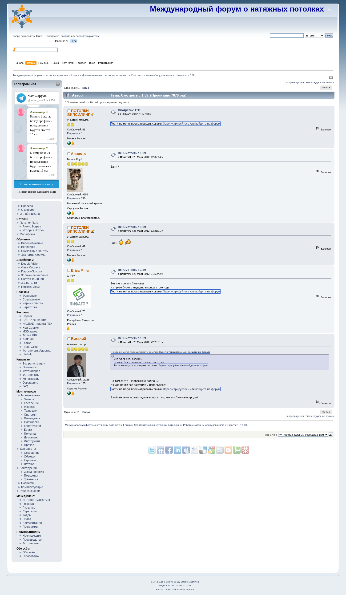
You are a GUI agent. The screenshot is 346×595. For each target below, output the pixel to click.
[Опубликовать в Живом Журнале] (203, 450)
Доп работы (28, 448)
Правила (27, 206)
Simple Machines (190, 581)
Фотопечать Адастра (37, 350)
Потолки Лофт (30, 286)
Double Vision (30, 263)
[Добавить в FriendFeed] (160, 450)
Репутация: (73, 133)
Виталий (78, 339)
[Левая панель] (331, 78)
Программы (30, 526)
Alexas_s (78, 154)
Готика (27, 343)
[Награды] (73, 143)
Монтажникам (30, 395)
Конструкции (31, 378)
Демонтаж (31, 437)
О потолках (30, 367)
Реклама (28, 504)
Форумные (30, 295)
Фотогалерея (31, 371)
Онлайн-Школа (30, 213)
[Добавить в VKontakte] (186, 450)
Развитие (29, 507)
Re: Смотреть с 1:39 (132, 153)
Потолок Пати (29, 222)
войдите (65, 36)
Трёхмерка (31, 479)
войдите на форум (207, 123)
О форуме (28, 209)
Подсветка (31, 475)
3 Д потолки (29, 282)
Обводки (29, 456)
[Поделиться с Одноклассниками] (220, 450)
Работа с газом (30, 491)
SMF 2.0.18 (157, 581)
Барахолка (30, 307)
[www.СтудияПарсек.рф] (69, 213)
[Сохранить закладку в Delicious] (211, 450)
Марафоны (27, 234)
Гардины (30, 460)
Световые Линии (32, 279)
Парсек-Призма (31, 271)
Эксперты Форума (33, 254)
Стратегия (30, 511)
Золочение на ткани (34, 275)
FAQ (25, 386)
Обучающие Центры (34, 251)
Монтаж (29, 407)
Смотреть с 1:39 (129, 110)
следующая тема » (322, 82)
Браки (28, 429)
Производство (32, 539)
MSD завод (30, 331)
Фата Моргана (30, 267)
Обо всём (29, 552)
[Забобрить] (237, 450)
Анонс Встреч (32, 226)
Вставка (29, 464)
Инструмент (32, 441)
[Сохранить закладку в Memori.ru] (245, 450)
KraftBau (28, 339)
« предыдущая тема (298, 82)
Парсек (27, 316)
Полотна (30, 433)
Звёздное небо (34, 472)
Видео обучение (32, 243)
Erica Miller (80, 270)
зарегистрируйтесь (87, 36)
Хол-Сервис (31, 327)
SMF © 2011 (172, 581)
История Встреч (33, 230)
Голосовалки (31, 556)
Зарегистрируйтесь (176, 123)
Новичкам (27, 483)
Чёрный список (33, 303)
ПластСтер (30, 346)
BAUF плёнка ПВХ (35, 320)
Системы (30, 414)
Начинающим (32, 535)
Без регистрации (34, 363)
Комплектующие (32, 487)
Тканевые (30, 410)
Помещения (32, 418)
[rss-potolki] (69, 394)
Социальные (31, 299)
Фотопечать (31, 374)
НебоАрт (29, 354)
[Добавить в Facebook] (169, 450)
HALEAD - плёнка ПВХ (37, 323)
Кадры (27, 515)
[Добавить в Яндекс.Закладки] (177, 450)
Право (27, 519)
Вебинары (28, 247)
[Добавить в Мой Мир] (194, 450)
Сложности (31, 422)
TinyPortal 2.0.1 (167, 585)
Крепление (31, 403)
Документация (32, 523)
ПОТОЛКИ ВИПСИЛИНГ (78, 113)
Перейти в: (271, 434)
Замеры (29, 399)
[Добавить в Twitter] (152, 450)
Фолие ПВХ (30, 335)
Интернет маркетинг (36, 500)
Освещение (30, 382)
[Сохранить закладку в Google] (228, 450)
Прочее (29, 445)
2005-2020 (185, 585)
